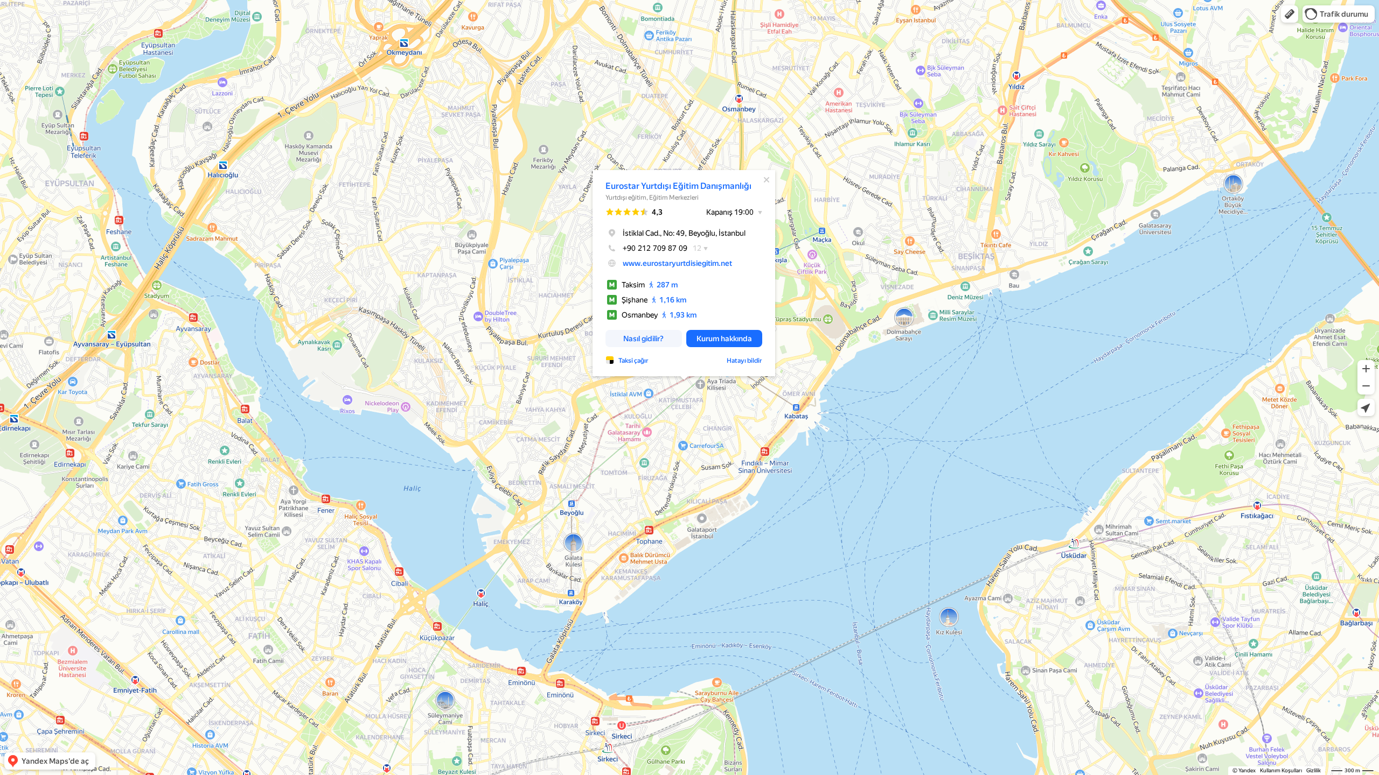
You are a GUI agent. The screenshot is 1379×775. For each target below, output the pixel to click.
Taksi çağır (633, 360)
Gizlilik (1313, 770)
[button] (1289, 14)
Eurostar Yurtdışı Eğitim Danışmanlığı (678, 186)
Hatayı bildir (744, 360)
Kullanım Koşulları (1281, 770)
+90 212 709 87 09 (655, 248)
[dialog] (684, 273)
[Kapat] (766, 179)
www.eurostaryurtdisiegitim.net (677, 263)
